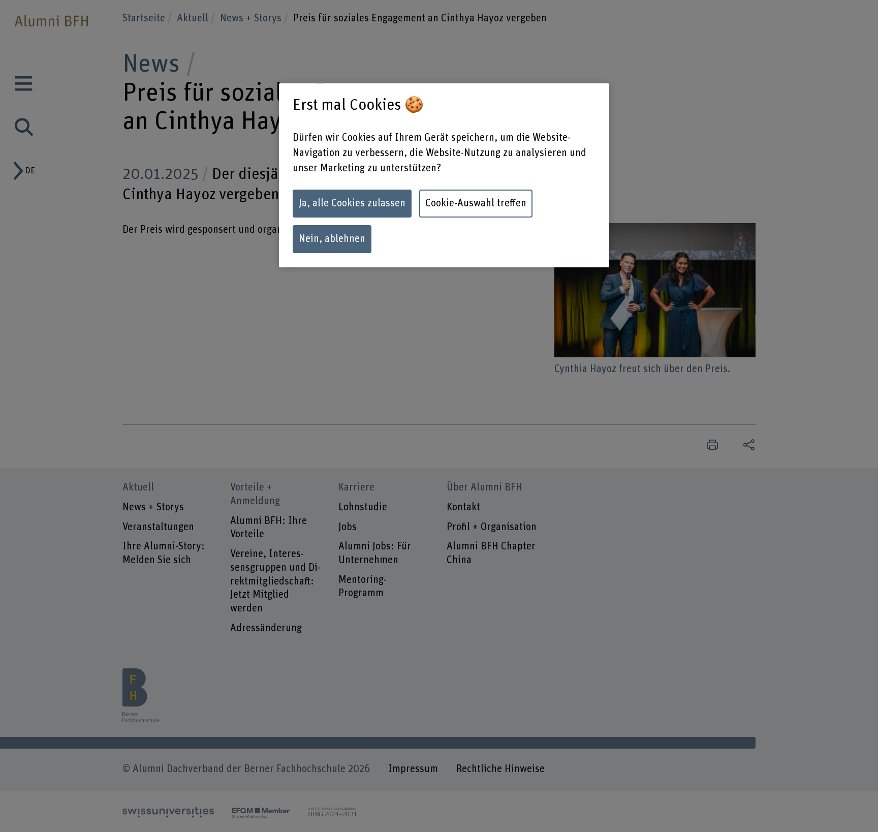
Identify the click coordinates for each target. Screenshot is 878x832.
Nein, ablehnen (332, 239)
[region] (444, 175)
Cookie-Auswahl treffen (475, 203)
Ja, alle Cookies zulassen (352, 203)
